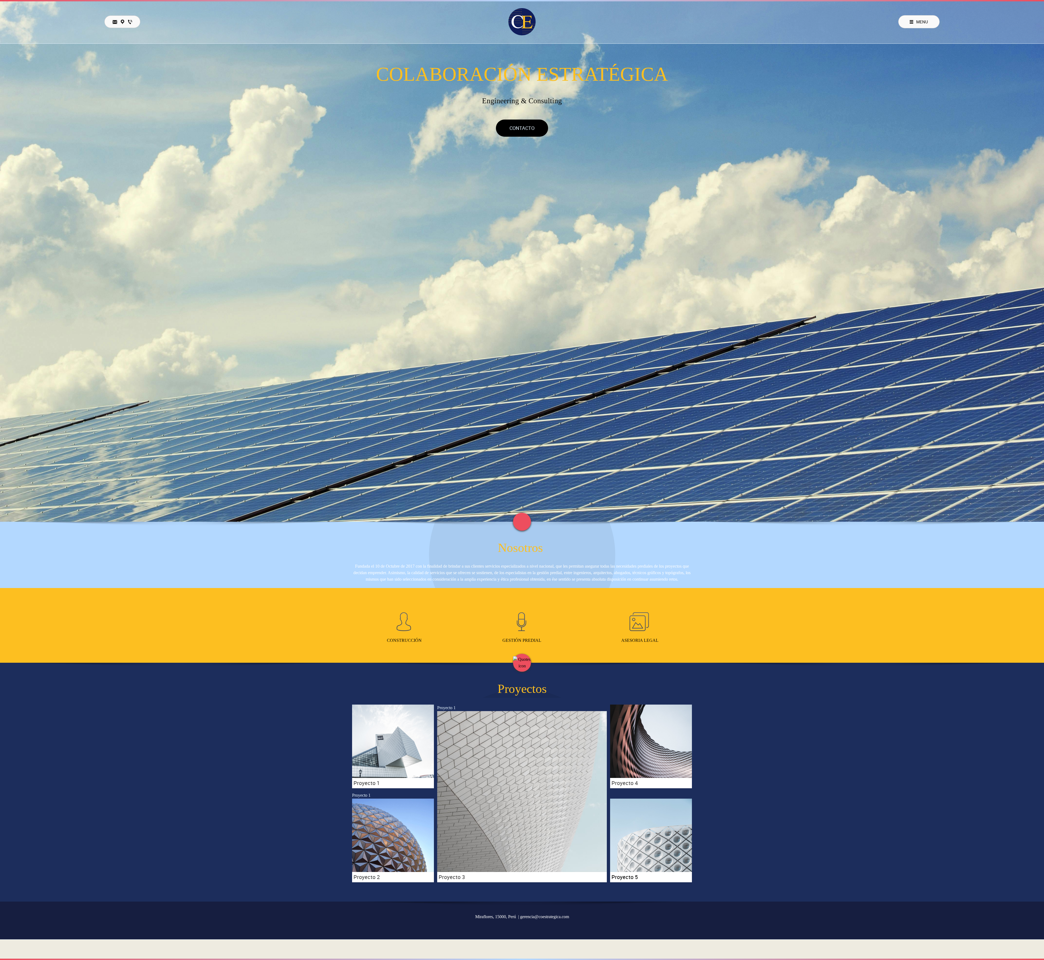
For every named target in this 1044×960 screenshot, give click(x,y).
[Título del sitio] (522, 21)
